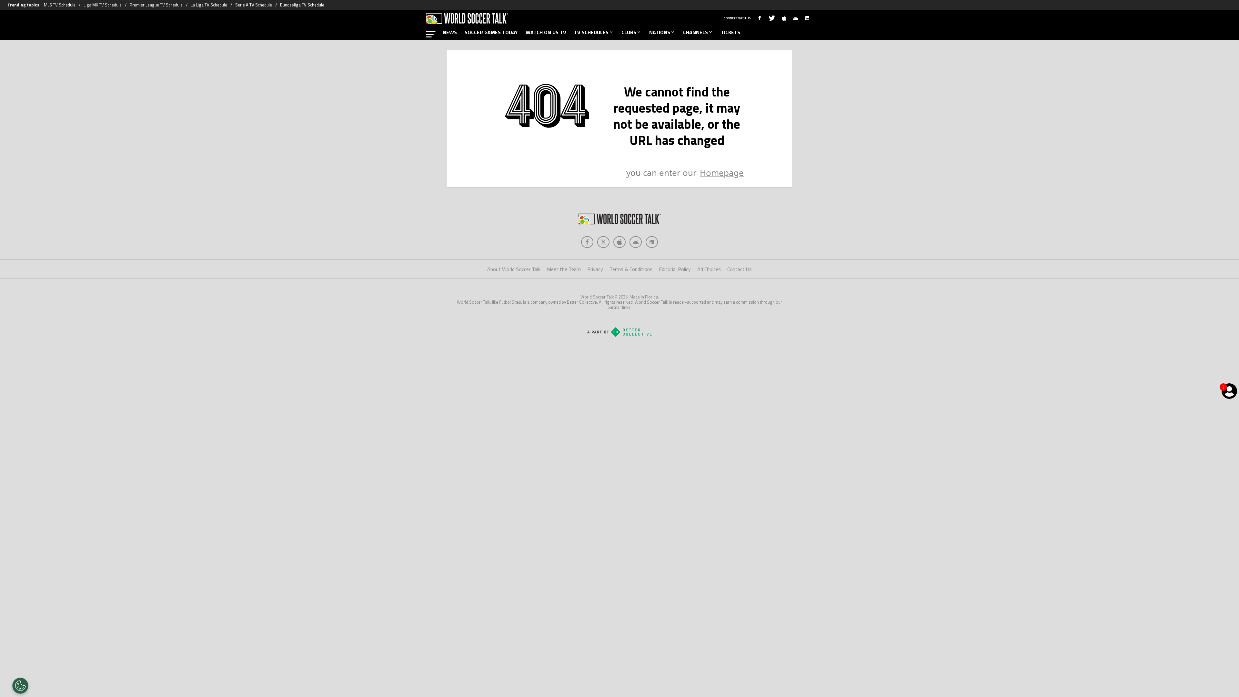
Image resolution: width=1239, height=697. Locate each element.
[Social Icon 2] (619, 242)
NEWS (450, 32)
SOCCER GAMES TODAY (491, 32)
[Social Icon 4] (652, 242)
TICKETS (730, 32)
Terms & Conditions (630, 269)
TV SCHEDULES (591, 32)
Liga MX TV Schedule (103, 5)
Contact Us (739, 269)
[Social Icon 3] (636, 242)
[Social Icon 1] (603, 242)
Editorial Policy (675, 269)
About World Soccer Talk (513, 269)
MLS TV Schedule (60, 5)
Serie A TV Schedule (253, 5)
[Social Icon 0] (587, 242)
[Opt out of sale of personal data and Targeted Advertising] (20, 686)
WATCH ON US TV (546, 32)
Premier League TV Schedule (156, 5)
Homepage (722, 172)
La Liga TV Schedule (209, 5)
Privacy (595, 269)
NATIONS (659, 32)
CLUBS (628, 32)
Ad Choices (709, 269)
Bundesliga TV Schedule (302, 5)
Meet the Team (564, 269)
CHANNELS (695, 32)
